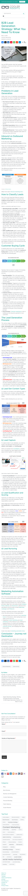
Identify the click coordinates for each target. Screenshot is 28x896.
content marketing (12, 620)
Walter (5, 672)
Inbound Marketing (6, 666)
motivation (18, 849)
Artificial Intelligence (6, 817)
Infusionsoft (15, 605)
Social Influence (7, 807)
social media (17, 857)
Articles (3, 879)
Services (3, 874)
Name (4, 724)
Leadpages (4, 609)
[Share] (2, 42)
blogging (23, 817)
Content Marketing (6, 37)
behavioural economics (15, 817)
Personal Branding (7, 800)
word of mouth (11, 864)
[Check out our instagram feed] (22, 774)
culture (4, 832)
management (5, 846)
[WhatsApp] (14, 42)
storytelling (5, 864)
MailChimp (21, 607)
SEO (3, 856)
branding (22, 819)
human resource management (17, 839)
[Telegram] (20, 42)
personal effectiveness (6, 854)
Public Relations (7, 804)
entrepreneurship (17, 837)
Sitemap (3, 884)
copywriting (14, 829)
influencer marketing (12, 842)
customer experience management (8, 834)
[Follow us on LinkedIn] (11, 774)
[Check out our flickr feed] (24, 774)
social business (9, 856)
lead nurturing (16, 666)
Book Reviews (6, 790)
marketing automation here (17, 631)
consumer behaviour (6, 824)
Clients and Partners (6, 877)
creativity (20, 829)
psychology (15, 854)
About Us (3, 873)
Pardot (3, 605)
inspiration (5, 844)
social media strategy (16, 861)
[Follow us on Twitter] (5, 774)
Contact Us (4, 882)
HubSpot (24, 604)
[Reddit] (17, 42)
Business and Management (9, 793)
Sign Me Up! (22, 1)
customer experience (11, 832)
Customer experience (16, 311)
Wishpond (11, 609)
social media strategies (6, 861)
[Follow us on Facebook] (2, 774)
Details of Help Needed (9, 738)
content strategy (6, 829)
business (4, 822)
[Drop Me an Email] (2, 777)
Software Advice (8, 189)
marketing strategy (8, 849)
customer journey (7, 626)
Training (3, 876)
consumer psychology (15, 824)
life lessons (19, 844)
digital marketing (7, 837)
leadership (11, 844)
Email (4, 731)
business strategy (13, 822)
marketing (12, 846)
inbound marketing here (16, 191)
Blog (4, 786)
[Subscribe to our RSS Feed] (13, 774)
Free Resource (4, 881)
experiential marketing (6, 839)
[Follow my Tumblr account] (19, 774)
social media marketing (12, 859)
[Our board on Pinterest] (8, 774)
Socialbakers (16, 448)
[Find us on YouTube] (16, 774)
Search (23, 13)
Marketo (7, 605)
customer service (19, 834)
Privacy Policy (4, 885)
